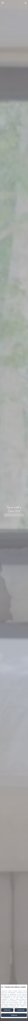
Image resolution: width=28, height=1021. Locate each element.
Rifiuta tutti (7, 1010)
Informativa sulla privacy (11, 1007)
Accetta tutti (20, 1010)
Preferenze (14, 1015)
